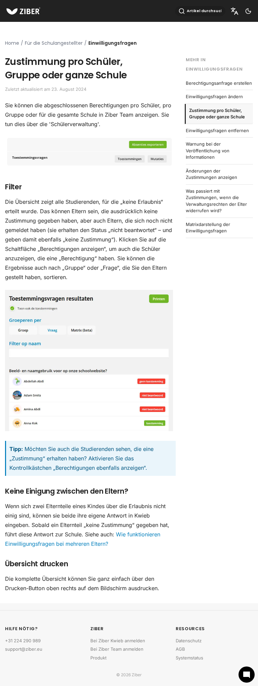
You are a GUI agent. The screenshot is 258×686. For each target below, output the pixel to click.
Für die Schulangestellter (54, 43)
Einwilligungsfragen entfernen (217, 130)
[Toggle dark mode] (248, 11)
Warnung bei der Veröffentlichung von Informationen (207, 150)
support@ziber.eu (23, 649)
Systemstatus (189, 657)
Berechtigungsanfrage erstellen (219, 83)
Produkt (98, 657)
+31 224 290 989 (23, 640)
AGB (180, 649)
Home (12, 43)
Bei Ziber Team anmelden (116, 649)
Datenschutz (189, 640)
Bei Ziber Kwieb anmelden (117, 640)
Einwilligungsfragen (112, 43)
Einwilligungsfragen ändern (214, 96)
